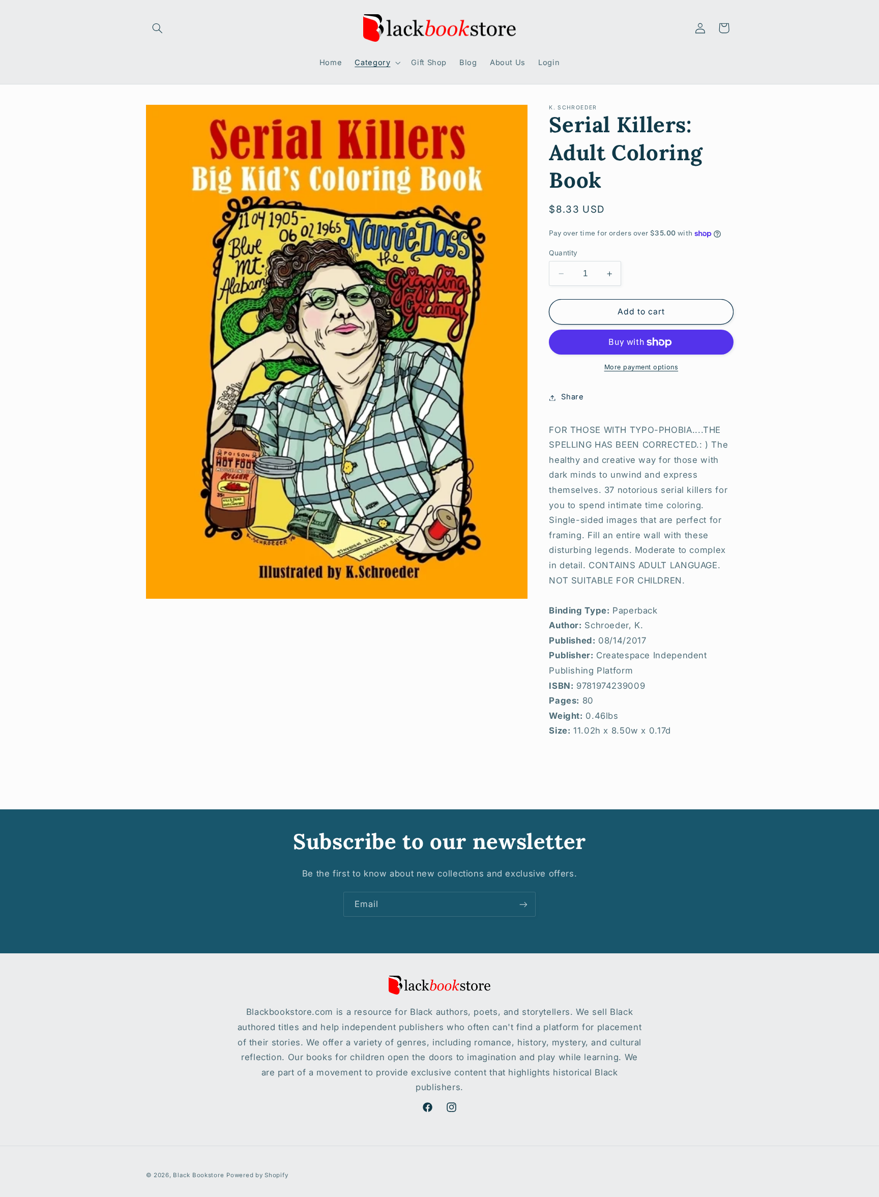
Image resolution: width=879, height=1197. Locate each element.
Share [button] (572, 397)
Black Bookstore (198, 1175)
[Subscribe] (523, 904)
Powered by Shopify (257, 1175)
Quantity (563, 253)
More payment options (641, 367)
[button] (157, 28)
